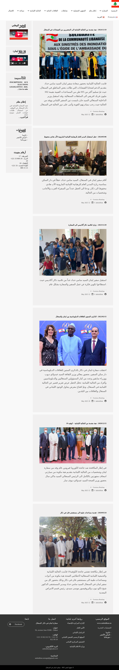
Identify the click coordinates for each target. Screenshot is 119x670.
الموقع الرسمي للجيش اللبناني (73, 637)
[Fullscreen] (11, 63)
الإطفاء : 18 (23, 163)
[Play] (25, 63)
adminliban (99, 114)
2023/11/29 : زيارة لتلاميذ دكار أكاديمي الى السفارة (87, 225)
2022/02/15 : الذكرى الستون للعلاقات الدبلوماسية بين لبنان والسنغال (81, 317)
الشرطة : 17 (23, 156)
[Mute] (13, 63)
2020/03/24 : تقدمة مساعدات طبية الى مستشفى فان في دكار (83, 513)
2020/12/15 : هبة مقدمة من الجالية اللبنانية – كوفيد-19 (86, 423)
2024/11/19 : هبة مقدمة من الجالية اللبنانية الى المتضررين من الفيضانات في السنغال (75, 30)
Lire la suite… (22, 89)
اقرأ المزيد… (23, 117)
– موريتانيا (24, 140)
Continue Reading (96, 112)
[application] (19, 60)
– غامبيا (25, 135)
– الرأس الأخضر (22, 137)
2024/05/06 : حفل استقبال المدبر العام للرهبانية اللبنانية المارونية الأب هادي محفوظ (75, 137)
